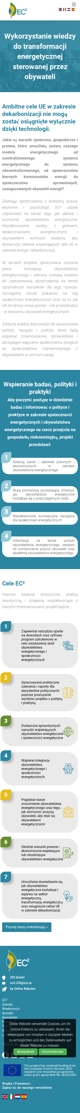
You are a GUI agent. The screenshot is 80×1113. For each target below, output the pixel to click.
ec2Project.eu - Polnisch (18, 10)
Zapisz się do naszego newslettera (27, 1088)
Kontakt (7, 1013)
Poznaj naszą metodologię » (27, 927)
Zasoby (7, 1004)
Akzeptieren (25, 1052)
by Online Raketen (22, 989)
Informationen (52, 1052)
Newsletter (10, 1017)
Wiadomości (11, 1009)
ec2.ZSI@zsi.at (21, 983)
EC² (4, 1000)
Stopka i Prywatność (16, 1083)
